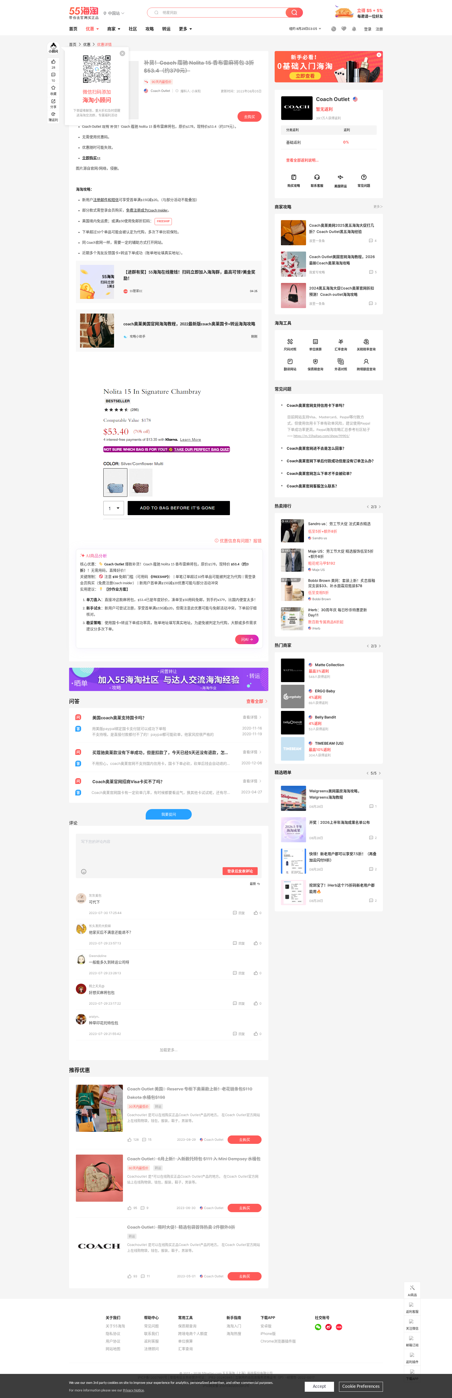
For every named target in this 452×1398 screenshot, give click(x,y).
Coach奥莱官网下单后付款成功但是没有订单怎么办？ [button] (331, 461)
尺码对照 (290, 349)
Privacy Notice (133, 1391)
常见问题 (151, 1326)
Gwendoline (97, 956)
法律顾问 (151, 1349)
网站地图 (113, 1349)
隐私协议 (113, 1334)
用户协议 (113, 1341)
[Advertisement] (329, 954)
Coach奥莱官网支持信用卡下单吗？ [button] (316, 405)
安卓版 (266, 1326)
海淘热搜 (234, 1334)
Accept (319, 1386)
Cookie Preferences (361, 1386)
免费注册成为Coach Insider (147, 211)
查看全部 (255, 701)
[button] (114, 13)
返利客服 (151, 1341)
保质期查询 (315, 369)
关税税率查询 (366, 349)
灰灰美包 (95, 896)
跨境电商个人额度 (192, 1334)
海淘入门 (234, 1326)
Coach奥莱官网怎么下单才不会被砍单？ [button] (320, 473)
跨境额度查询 (366, 369)
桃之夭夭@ (96, 986)
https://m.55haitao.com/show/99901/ (321, 436)
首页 (72, 44)
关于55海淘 (115, 1326)
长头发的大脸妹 (100, 926)
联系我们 (151, 1334)
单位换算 (315, 349)
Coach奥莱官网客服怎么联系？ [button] (313, 486)
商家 (111, 28)
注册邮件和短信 (106, 200)
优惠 (90, 28)
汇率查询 (341, 349)
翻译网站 (290, 369)
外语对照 (341, 369)
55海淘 (84, 13)
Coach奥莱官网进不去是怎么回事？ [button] (316, 448)
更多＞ (378, 207)
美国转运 (340, 186)
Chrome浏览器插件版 (278, 1341)
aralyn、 (95, 1016)
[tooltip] (97, 86)
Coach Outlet (160, 91)
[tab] (329, 405)
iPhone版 (268, 1334)
